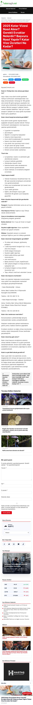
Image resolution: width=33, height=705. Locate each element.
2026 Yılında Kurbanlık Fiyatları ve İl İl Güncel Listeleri (15, 605)
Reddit (5, 82)
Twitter (11, 79)
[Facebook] (4, 544)
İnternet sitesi (5, 497)
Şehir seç (7, 529)
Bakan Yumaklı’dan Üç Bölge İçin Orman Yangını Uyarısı (16, 616)
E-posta (4, 490)
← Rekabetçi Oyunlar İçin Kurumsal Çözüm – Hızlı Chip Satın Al (5, 379)
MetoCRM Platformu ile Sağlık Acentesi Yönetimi (16, 619)
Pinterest (12, 82)
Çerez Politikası (12, 12)
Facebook (17, 79)
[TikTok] (23, 544)
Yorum (4, 468)
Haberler (3, 18)
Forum (23, 12)
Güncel (9, 18)
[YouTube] (18, 544)
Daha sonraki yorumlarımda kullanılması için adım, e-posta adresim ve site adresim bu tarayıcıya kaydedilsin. (15, 507)
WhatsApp (25, 79)
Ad (2, 484)
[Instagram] (14, 544)
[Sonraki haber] (27, 555)
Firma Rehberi (23, 8)
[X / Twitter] (9, 544)
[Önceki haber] (24, 555)
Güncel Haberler (10, 8)
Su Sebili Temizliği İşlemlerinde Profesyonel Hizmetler (15, 613)
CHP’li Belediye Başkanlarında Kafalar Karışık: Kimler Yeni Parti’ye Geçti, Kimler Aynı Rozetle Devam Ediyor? (17, 610)
